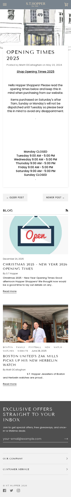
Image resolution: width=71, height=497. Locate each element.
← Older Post (15, 197)
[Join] (63, 439)
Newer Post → (55, 197)
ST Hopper (13, 485)
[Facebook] (4, 490)
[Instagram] (18, 490)
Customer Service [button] (16, 469)
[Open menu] (8, 4)
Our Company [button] (13, 458)
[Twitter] (11, 490)
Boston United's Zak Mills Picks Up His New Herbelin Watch (30, 360)
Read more (10, 291)
